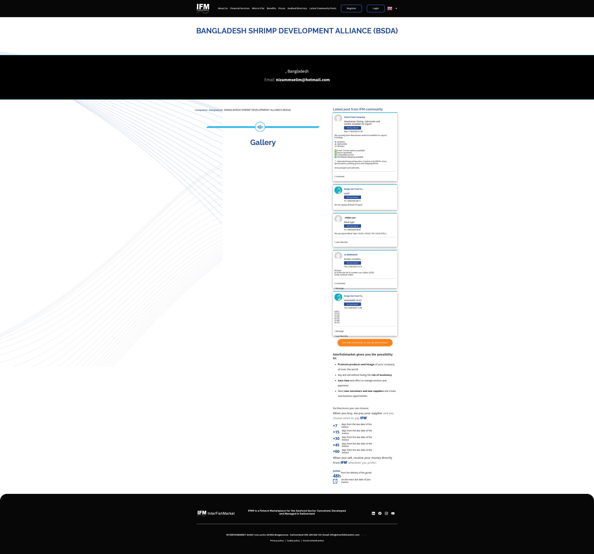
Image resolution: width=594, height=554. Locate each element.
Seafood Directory (297, 8)
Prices (281, 8)
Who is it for (258, 8)
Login (376, 8)
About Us (223, 8)
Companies (201, 109)
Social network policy (313, 540)
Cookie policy (293, 540)
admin (364, 535)
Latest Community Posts (323, 8)
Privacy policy (277, 540)
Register (351, 8)
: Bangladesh (215, 109)
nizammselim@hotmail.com (303, 80)
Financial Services (240, 8)
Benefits (271, 8)
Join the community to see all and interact (365, 343)
